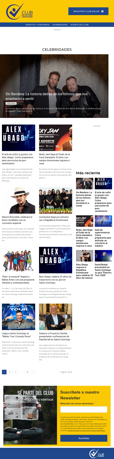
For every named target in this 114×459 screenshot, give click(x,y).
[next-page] (33, 372)
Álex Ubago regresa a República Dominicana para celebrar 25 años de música (84, 271)
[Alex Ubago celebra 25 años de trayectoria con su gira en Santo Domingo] (55, 260)
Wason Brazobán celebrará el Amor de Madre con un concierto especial (17, 220)
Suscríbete (84, 438)
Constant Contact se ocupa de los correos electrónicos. (86, 430)
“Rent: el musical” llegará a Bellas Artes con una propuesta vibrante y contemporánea (18, 279)
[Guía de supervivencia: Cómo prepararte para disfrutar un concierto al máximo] (103, 221)
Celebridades (11, 103)
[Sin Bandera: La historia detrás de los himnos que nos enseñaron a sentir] (84, 183)
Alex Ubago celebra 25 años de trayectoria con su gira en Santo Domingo (55, 279)
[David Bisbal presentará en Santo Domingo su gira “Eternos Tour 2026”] (103, 256)
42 (27, 372)
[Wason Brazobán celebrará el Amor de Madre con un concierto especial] (18, 200)
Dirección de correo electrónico (77, 403)
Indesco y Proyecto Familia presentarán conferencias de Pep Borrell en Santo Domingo (54, 336)
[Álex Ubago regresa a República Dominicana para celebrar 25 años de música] (84, 256)
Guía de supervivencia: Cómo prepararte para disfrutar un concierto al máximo (103, 238)
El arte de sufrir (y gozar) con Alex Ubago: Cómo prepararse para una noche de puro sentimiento (103, 201)
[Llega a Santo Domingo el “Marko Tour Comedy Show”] (18, 317)
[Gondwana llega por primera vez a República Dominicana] (55, 200)
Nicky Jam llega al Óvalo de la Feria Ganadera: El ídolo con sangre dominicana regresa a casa (84, 238)
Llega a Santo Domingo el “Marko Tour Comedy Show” (16, 335)
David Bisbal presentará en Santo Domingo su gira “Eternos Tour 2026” (103, 270)
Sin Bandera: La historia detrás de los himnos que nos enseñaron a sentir (84, 199)
